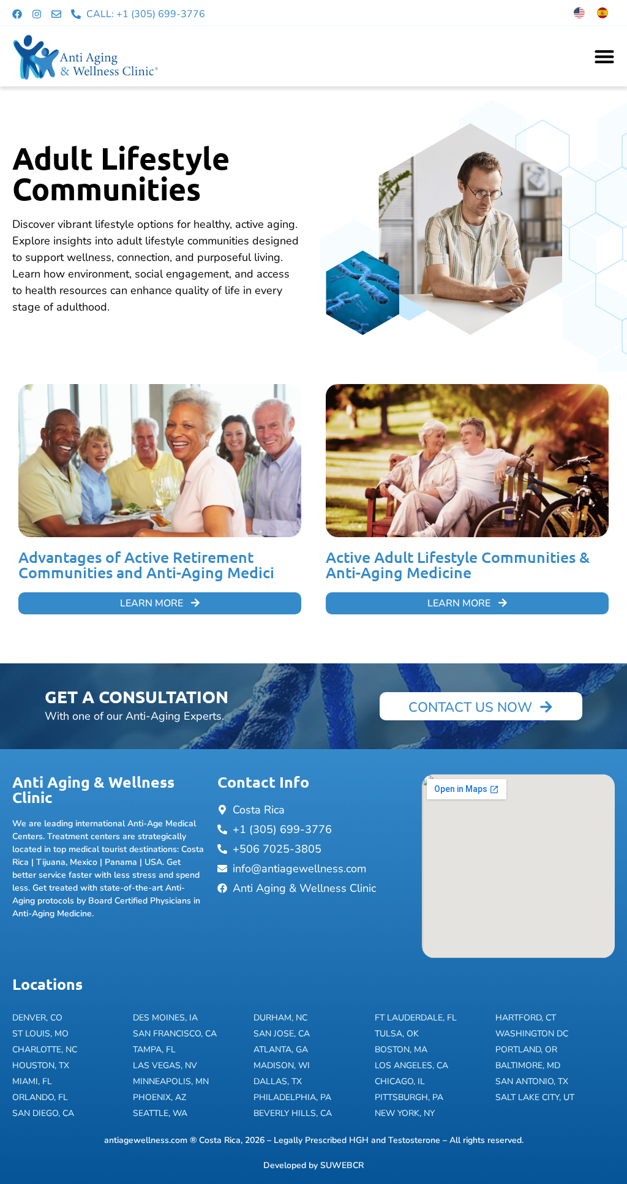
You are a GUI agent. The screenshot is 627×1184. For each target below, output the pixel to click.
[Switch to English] (579, 13)
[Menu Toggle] (604, 56)
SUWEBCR (342, 1165)
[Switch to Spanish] (602, 13)
